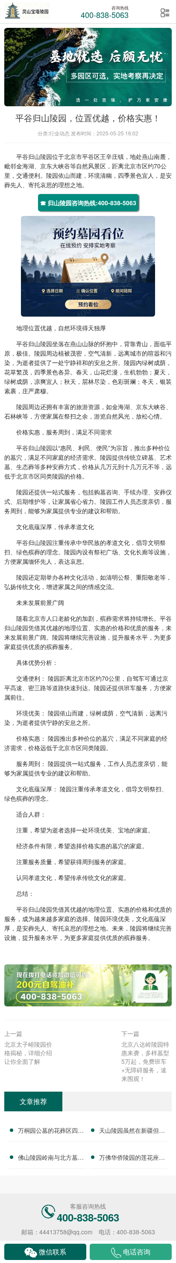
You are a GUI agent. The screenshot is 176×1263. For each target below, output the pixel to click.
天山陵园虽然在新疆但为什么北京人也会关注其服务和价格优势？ (132, 1131)
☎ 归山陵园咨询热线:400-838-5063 (88, 202)
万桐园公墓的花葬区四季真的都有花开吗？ (51, 1131)
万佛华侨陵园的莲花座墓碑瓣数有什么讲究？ (132, 1158)
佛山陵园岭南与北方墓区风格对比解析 (51, 1158)
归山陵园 (40, 156)
